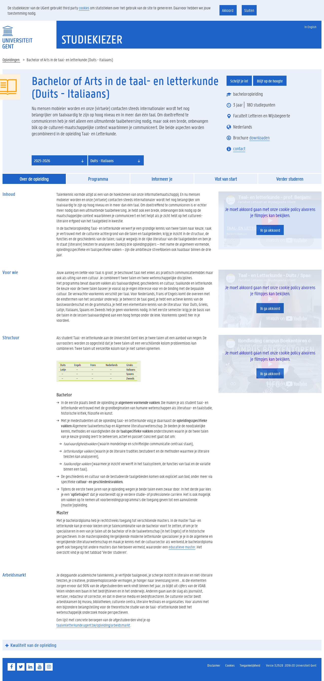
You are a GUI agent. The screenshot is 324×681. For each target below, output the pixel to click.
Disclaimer (213, 665)
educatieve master (182, 546)
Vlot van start (226, 179)
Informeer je (162, 179)
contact (239, 148)
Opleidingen (11, 59)
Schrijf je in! (239, 80)
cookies (84, 7)
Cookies (230, 665)
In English (310, 27)
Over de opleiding (34, 179)
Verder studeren (289, 179)
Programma (98, 179)
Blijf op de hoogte (270, 80)
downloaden (259, 138)
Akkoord (228, 10)
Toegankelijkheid (250, 665)
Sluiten (249, 10)
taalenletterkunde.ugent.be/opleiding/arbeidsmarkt (93, 625)
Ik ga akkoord (270, 230)
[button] (59, 160)
